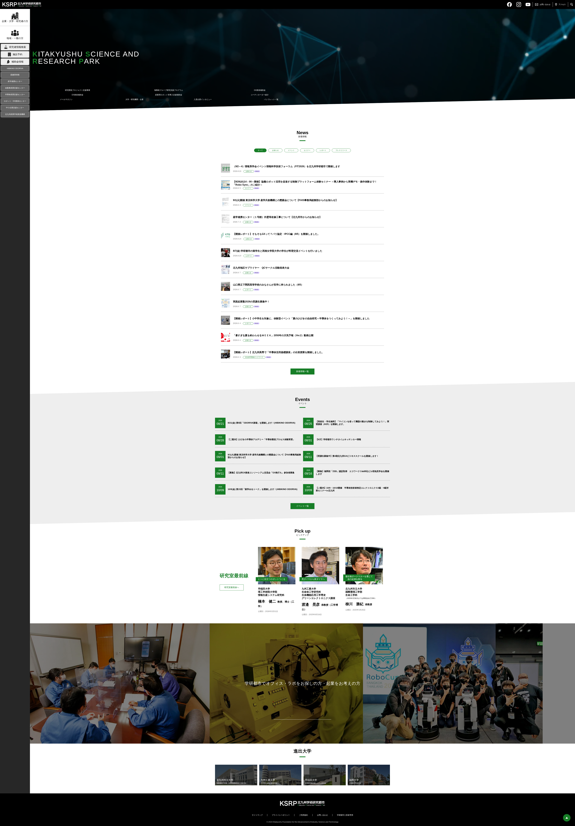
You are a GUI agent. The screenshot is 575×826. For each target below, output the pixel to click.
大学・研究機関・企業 (134, 99)
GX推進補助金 (259, 90)
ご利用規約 (303, 815)
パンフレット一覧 (271, 99)
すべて (260, 150)
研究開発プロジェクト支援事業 (77, 90)
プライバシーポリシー (281, 815)
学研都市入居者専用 (345, 815)
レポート (323, 150)
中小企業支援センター (15, 108)
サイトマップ (257, 815)
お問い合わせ (322, 815)
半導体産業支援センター (15, 94)
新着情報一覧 (302, 371)
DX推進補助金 (77, 95)
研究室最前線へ (231, 587)
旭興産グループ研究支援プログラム (168, 90)
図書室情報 (14, 75)
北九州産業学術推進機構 (15, 114)
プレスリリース (341, 150)
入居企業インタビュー (203, 99)
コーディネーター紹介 (260, 95)
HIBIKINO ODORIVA (15, 68)
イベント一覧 (302, 506)
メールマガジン (66, 99)
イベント (291, 150)
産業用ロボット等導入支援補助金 (168, 95)
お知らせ (275, 150)
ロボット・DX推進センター (15, 101)
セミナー (307, 150)
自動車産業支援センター (15, 88)
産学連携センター (15, 81)
